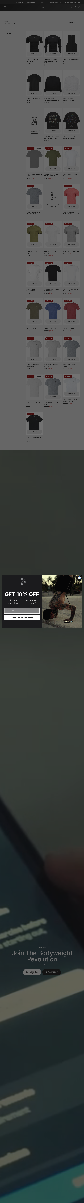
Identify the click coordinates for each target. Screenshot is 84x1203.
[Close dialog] (79, 577)
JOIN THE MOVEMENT (22, 617)
